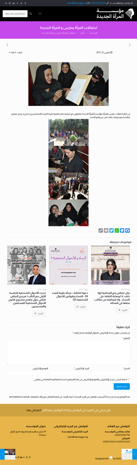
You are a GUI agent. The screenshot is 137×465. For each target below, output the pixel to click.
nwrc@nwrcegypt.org (77, 3)
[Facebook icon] (25, 3)
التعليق (126, 338)
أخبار (82, 33)
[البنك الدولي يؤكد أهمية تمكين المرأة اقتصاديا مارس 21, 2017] (134, 454)
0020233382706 (98, 3)
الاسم (126, 368)
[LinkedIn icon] (14, 3)
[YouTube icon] (17, 3)
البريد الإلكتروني (81, 368)
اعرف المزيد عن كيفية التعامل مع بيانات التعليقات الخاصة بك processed (41, 397)
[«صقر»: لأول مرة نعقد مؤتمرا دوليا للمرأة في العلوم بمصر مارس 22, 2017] (2, 454)
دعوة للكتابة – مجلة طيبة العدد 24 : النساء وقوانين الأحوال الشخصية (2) (70, 296)
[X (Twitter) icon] (21, 3)
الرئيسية (93, 33)
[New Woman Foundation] (115, 13)
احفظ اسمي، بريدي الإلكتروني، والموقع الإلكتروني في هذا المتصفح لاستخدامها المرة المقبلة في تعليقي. (80, 379)
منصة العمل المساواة (15, 13)
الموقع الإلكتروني (40, 368)
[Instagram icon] (10, 3)
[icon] (6, 3)
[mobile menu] (40, 13)
